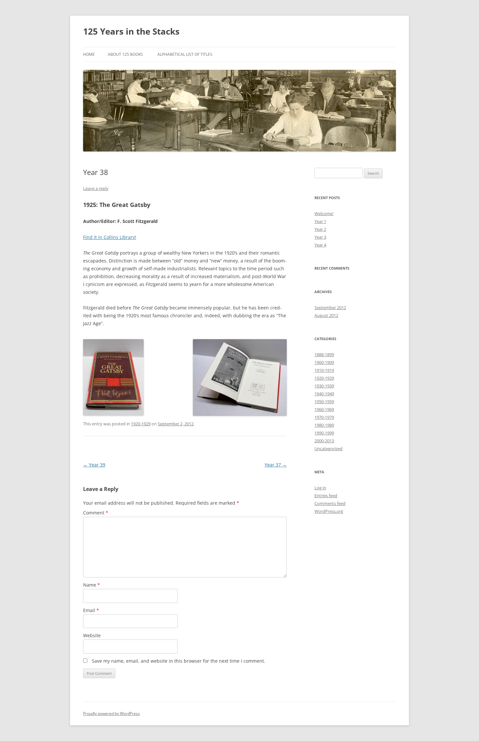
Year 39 (94, 465)
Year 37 (276, 465)
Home (89, 54)
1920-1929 (141, 424)
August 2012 (326, 315)
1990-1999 (324, 433)
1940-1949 (324, 394)
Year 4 (320, 245)
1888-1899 (324, 354)
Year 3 (320, 237)
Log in (320, 488)
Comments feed (329, 503)
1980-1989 (324, 425)
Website (92, 635)
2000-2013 (324, 441)
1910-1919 (324, 370)
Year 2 (320, 229)
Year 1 (320, 221)
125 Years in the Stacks (131, 31)
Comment (95, 513)
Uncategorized (328, 448)
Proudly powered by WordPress (111, 713)
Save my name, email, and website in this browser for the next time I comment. (178, 661)
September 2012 (330, 307)
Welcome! (323, 213)
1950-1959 (324, 401)
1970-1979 (324, 417)
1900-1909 (324, 362)
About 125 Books (125, 54)
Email (91, 610)
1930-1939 (324, 386)
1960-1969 (324, 409)
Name (91, 585)
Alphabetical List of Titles (184, 54)
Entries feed (325, 495)
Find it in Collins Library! (109, 237)
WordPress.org (328, 511)
